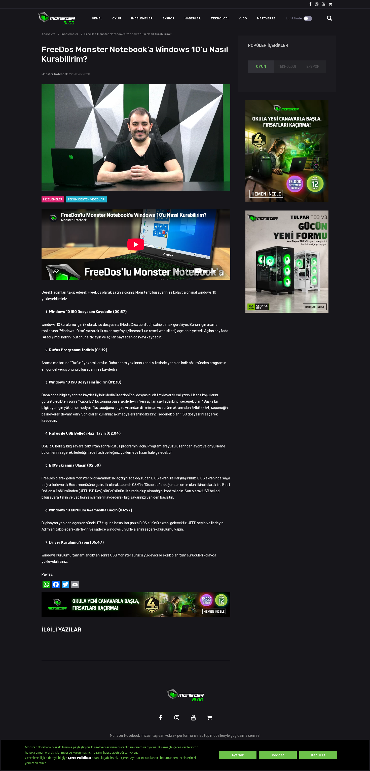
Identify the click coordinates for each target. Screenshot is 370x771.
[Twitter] (65, 584)
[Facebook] (56, 584)
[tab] (261, 66)
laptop (204, 735)
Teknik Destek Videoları (86, 199)
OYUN (261, 66)
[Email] (75, 584)
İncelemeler (69, 34)
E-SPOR (313, 66)
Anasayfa (48, 34)
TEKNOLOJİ (287, 66)
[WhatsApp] (46, 584)
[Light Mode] (308, 18)
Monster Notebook (55, 74)
